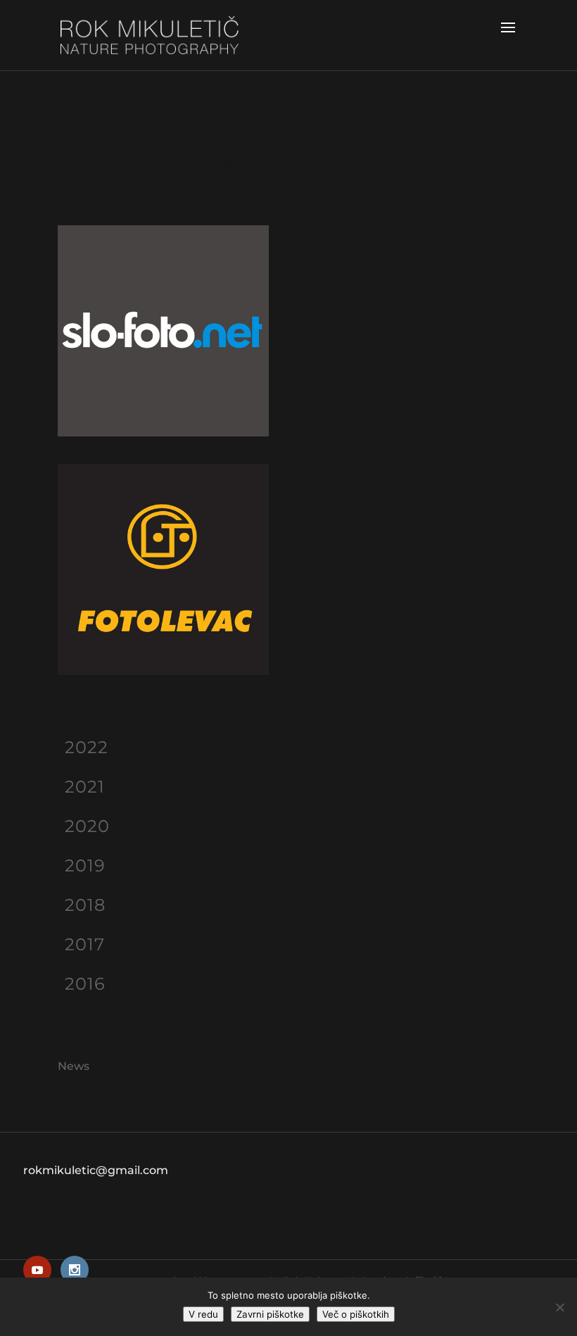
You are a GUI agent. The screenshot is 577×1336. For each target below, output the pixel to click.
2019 (85, 865)
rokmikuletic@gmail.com (95, 1170)
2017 (85, 944)
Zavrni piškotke (270, 1314)
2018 (85, 905)
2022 (86, 747)
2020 (87, 826)
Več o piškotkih (355, 1314)
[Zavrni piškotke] (559, 1307)
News (73, 1066)
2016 (85, 983)
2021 (85, 786)
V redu (203, 1314)
